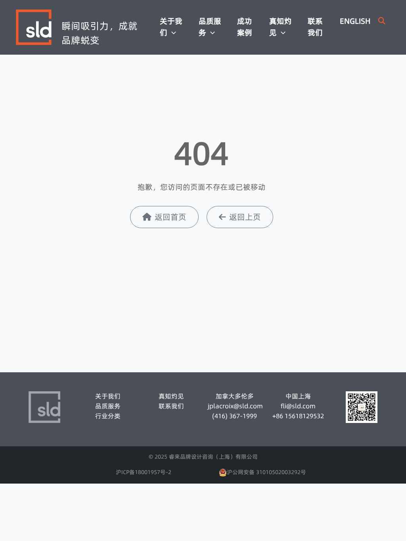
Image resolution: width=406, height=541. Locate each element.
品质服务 (210, 27)
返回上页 (245, 217)
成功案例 (244, 27)
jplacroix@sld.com (235, 406)
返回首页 (170, 217)
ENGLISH (355, 21)
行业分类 (108, 415)
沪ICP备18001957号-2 (143, 472)
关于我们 (171, 27)
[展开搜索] (381, 20)
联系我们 (315, 27)
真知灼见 (280, 27)
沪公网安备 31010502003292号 (266, 472)
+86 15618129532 (298, 415)
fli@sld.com (298, 406)
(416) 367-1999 (234, 415)
